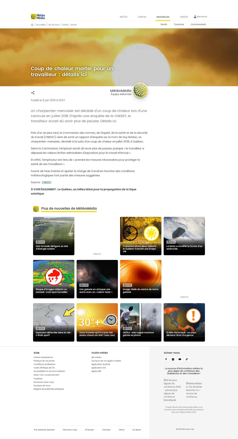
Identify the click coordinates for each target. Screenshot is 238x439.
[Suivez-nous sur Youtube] (179, 359)
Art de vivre (54, 24)
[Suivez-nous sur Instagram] (173, 359)
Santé (65, 24)
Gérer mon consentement (46, 375)
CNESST (47, 182)
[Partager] (33, 93)
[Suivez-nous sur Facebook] (166, 359)
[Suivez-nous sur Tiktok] (186, 359)
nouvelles (41, 24)
